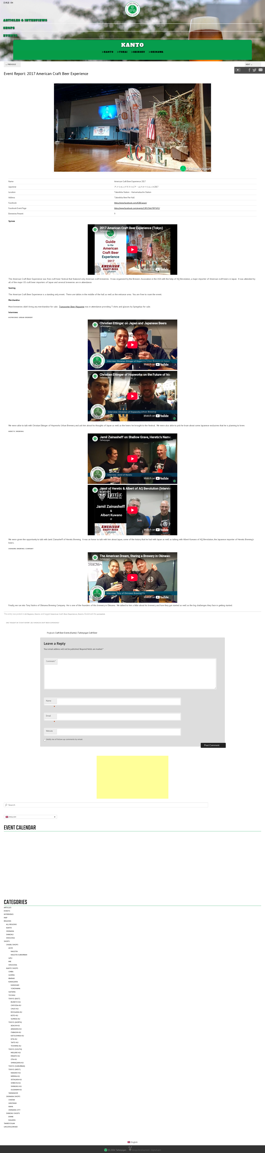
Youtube (238, 70)
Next (249, 64)
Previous (10, 64)
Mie (9, 961)
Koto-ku (14, 1015)
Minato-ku (15, 1056)
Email (50, 716)
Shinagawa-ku (17, 1062)
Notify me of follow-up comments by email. (64, 739)
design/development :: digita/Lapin (146, 1150)
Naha (10, 1106)
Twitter (254, 70)
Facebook (249, 70)
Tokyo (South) (15, 1049)
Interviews (8, 914)
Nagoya (14, 951)
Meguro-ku (16, 1052)
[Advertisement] (132, 777)
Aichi (10, 948)
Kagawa (11, 1120)
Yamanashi (13, 1093)
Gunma (11, 975)
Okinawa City (14, 1110)
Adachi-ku (15, 1025)
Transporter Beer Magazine (71, 306)
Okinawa (156, 52)
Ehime (10, 1116)
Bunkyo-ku (16, 1002)
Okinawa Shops (13, 1096)
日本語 (6, 3)
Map (5, 917)
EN (12, 3)
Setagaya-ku (16, 1079)
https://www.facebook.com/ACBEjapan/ (130, 203)
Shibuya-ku (16, 1083)
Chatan (11, 1100)
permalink (101, 614)
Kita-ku (14, 1039)
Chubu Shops (12, 944)
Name (50, 701)
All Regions (29, 614)
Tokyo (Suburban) (16, 1066)
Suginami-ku (16, 1089)
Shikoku (138, 52)
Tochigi (11, 995)
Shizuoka (10, 938)
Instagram (244, 70)
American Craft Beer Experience (64, 614)
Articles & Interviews (25, 20)
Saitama (11, 992)
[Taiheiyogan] (132, 9)
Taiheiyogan (9, 1123)
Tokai (122, 52)
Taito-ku (14, 1042)
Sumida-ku (15, 1019)
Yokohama (15, 988)
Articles (7, 907)
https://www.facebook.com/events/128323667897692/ (137, 208)
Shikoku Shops (13, 1113)
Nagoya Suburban (19, 955)
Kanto (107, 52)
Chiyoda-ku (16, 1005)
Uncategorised (11, 1127)
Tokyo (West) (14, 1069)
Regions (7, 921)
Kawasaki (15, 985)
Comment (51, 661)
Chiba (10, 971)
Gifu (10, 958)
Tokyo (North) (15, 1022)
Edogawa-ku (16, 1012)
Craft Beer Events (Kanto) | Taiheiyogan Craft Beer (76, 633)
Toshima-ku (16, 1046)
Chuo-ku (15, 1008)
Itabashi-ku (16, 1032)
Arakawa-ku (16, 1029)
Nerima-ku (15, 1076)
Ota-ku (14, 1059)
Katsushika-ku (17, 1035)
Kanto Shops (12, 968)
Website (49, 731)
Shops (9, 28)
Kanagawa (13, 982)
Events (10, 35)
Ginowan (12, 1103)
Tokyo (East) (14, 998)
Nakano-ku (16, 1073)
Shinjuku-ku (16, 1086)
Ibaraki (11, 978)
